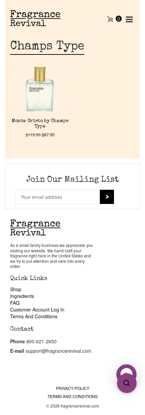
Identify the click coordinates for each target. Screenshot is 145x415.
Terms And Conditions (33, 316)
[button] (127, 383)
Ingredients (22, 296)
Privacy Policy (72, 388)
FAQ (15, 302)
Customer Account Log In (37, 309)
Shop (15, 289)
